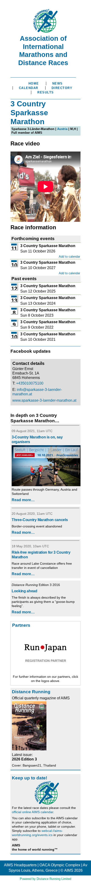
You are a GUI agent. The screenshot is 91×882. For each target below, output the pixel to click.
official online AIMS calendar (32, 812)
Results (45, 92)
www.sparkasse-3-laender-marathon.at (44, 400)
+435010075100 (29, 383)
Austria (62, 129)
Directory (62, 88)
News (57, 83)
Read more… (23, 500)
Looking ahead (24, 591)
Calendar (28, 88)
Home (33, 83)
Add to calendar (69, 256)
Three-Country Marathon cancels (40, 520)
